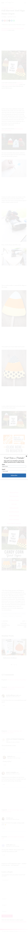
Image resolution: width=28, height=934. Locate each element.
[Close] (26, 456)
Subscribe (14, 475)
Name (3, 464)
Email (4, 469)
